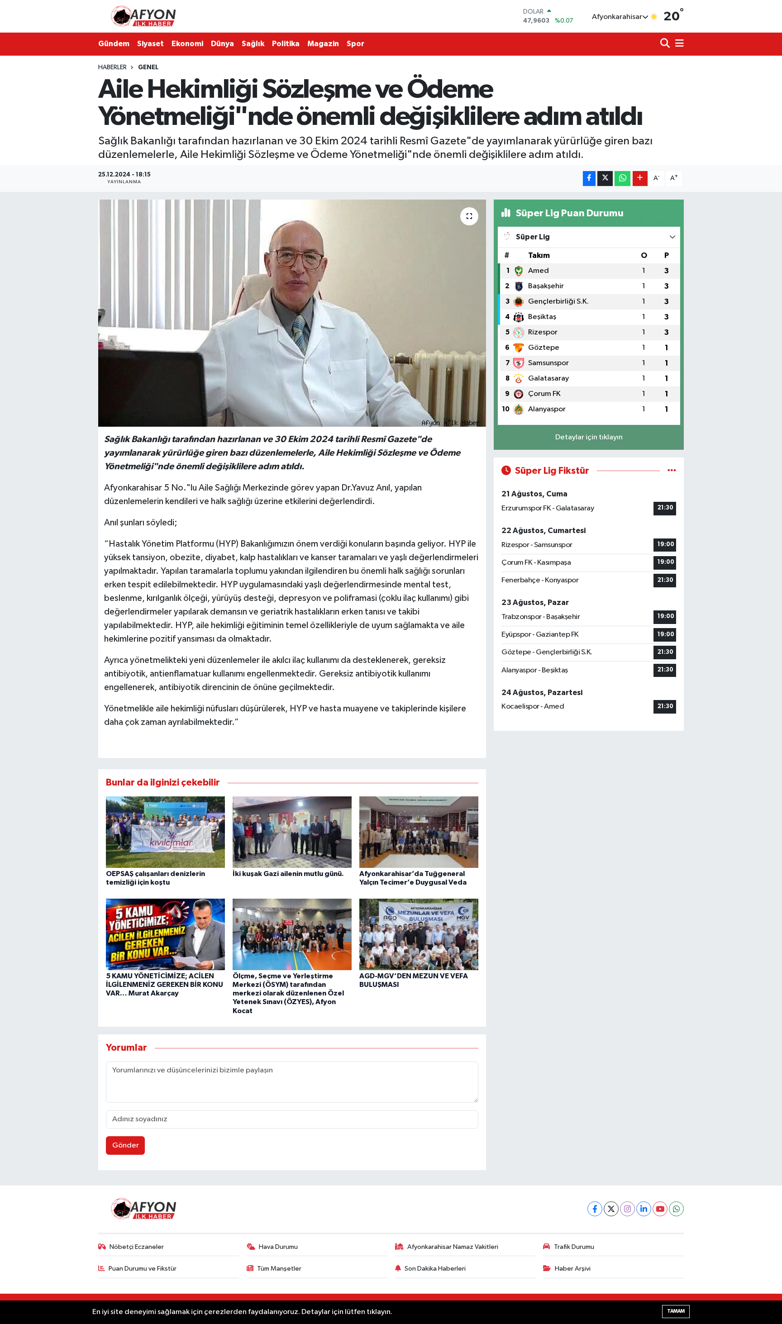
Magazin (323, 44)
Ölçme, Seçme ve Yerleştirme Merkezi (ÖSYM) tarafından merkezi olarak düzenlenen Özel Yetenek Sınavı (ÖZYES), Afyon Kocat (288, 993)
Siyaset (150, 44)
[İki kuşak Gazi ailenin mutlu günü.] (292, 832)
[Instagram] (627, 1208)
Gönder (125, 1145)
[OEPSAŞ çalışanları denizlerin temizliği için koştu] (165, 832)
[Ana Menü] (678, 44)
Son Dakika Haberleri (435, 1268)
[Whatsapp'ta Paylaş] (622, 178)
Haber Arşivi (573, 1268)
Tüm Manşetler (279, 1268)
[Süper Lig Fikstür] (672, 471)
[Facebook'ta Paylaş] (589, 178)
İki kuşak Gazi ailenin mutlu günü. (288, 873)
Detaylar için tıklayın (589, 437)
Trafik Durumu (574, 1246)
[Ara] (666, 44)
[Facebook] (594, 1208)
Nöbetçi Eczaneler (137, 1246)
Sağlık (253, 44)
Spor (355, 44)
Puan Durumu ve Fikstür (142, 1268)
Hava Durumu (278, 1246)
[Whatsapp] (676, 1208)
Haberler (112, 67)
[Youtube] (660, 1208)
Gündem (113, 44)
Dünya (222, 44)
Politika (286, 44)
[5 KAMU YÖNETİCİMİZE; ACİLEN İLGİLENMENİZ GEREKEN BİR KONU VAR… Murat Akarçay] (165, 934)
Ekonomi (187, 44)
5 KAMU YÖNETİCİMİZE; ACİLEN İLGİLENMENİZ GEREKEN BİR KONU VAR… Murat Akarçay (164, 984)
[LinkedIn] (643, 1208)
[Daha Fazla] (640, 178)
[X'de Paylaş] (605, 178)
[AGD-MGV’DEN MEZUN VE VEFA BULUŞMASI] (418, 934)
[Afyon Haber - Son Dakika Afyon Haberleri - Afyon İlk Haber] (145, 16)
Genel (148, 67)
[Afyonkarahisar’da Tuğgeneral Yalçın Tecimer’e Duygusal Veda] (418, 832)
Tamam (676, 1311)
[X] (611, 1208)
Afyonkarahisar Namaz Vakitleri (452, 1246)
